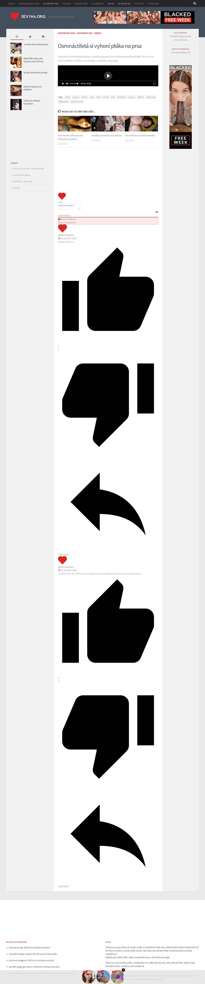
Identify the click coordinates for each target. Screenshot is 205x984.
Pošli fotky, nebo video (22, 181)
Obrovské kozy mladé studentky (140, 135)
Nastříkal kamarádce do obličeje (106, 135)
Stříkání (141, 97)
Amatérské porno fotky (29, 3)
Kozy (92, 97)
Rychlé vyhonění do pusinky (35, 72)
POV (113, 97)
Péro (99, 97)
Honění (84, 97)
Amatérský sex (124, 3)
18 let (67, 97)
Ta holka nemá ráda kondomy (36, 44)
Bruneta (76, 97)
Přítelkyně (121, 97)
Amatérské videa (51, 3)
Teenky (110, 3)
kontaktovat (139, 966)
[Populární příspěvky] (29, 37)
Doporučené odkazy (22, 175)
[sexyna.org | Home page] (27, 16)
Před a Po (139, 3)
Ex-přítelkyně (97, 3)
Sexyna (11, 3)
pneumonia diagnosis (18, 960)
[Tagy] (43, 37)
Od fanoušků (153, 3)
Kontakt (16, 187)
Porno (105, 97)
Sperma (131, 97)
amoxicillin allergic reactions (21, 954)
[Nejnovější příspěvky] (16, 37)
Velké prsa (150, 97)
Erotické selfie (81, 3)
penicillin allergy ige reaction (21, 966)
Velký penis (63, 101)
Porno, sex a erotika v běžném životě (28, 168)
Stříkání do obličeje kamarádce (37, 947)
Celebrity (66, 3)
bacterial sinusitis (16, 947)
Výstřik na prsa (77, 101)
